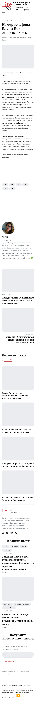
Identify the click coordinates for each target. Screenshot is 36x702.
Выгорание (15, 546)
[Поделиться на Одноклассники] (19, 184)
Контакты (27, 675)
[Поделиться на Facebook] (5, 188)
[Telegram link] (16, 532)
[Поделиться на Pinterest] (12, 188)
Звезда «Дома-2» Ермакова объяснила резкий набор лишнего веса (18, 300)
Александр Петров (9, 608)
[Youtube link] (11, 532)
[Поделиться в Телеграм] (12, 184)
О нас (9, 675)
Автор (5, 236)
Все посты (8, 359)
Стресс (6, 546)
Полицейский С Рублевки (22, 604)
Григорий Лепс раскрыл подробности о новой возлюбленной (19, 339)
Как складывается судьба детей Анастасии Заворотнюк (18, 498)
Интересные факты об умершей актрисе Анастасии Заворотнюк (18, 464)
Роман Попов (7, 604)
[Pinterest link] (3, 532)
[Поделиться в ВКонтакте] (5, 184)
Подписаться (9, 661)
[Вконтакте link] (7, 532)
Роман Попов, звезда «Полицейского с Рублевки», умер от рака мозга (16, 395)
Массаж (24, 546)
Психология (7, 550)
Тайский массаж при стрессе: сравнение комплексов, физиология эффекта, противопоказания (18, 563)
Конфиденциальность (9, 671)
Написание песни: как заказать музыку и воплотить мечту (17, 430)
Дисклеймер (25, 671)
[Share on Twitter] (25, 184)
